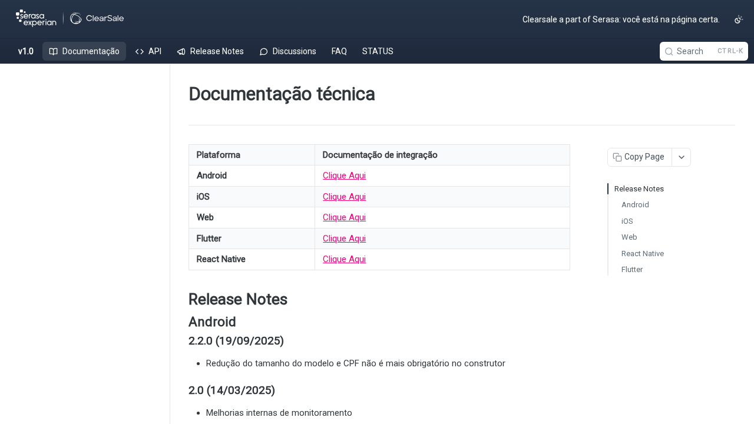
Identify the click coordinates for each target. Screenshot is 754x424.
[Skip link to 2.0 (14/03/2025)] (181, 390)
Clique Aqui (344, 175)
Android (635, 204)
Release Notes (639, 188)
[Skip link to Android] (181, 321)
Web (629, 237)
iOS (627, 221)
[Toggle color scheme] (738, 19)
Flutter (632, 269)
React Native (642, 253)
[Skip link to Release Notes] (181, 299)
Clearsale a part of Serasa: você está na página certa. (621, 19)
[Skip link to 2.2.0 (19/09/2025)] (181, 341)
